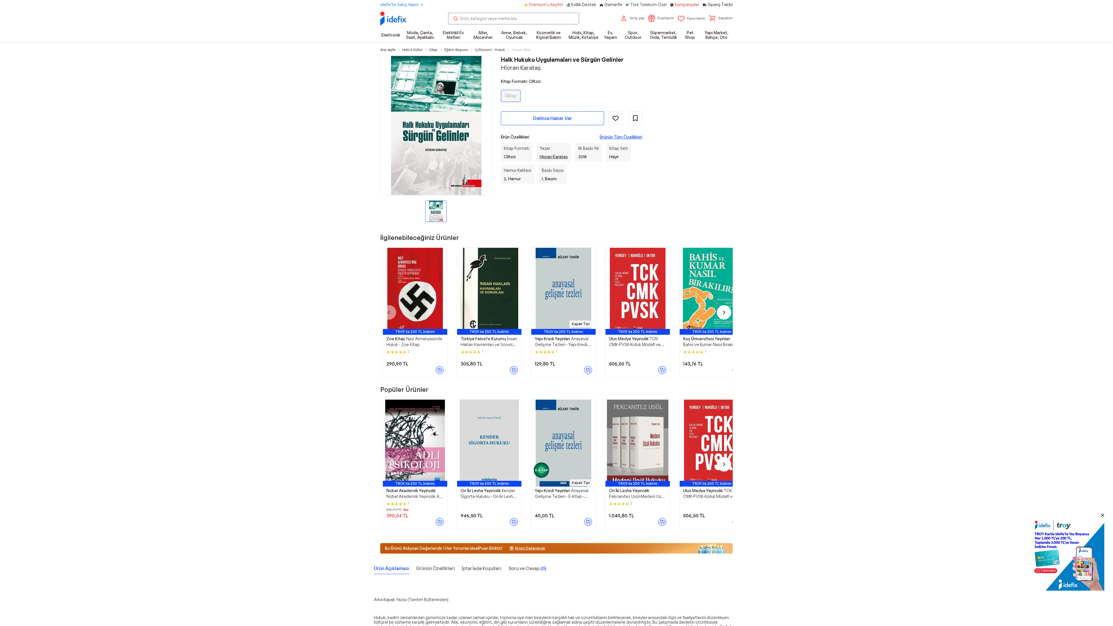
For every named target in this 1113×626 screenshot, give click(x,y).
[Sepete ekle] (440, 370)
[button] (721, 18)
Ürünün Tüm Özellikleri (621, 136)
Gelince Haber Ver (552, 118)
